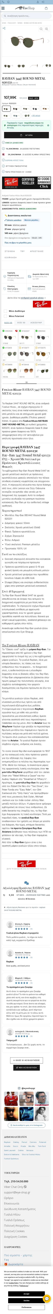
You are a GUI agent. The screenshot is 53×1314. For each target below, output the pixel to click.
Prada (23, 1146)
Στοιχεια (10, 251)
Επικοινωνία (11, 1203)
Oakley (16, 1142)
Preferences (27, 1307)
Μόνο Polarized (16, 316)
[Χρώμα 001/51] (45, 109)
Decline (26, 1301)
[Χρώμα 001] (26, 116)
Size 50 (21, 323)
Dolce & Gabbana (11, 1154)
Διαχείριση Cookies (15, 1236)
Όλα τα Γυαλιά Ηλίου (31, 1154)
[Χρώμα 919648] (16, 109)
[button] (48, 41)
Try (22, 251)
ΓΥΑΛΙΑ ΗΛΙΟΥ (12, 23)
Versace (29, 1150)
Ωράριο (8, 1198)
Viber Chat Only (14, 1187)
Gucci (15, 1146)
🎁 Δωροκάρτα (13, 1264)
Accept (26, 1294)
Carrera (33, 1142)
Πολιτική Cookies (14, 1231)
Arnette (7, 1146)
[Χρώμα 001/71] (26, 109)
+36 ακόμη (35, 116)
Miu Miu (32, 1146)
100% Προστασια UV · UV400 (18, 172)
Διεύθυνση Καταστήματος (20, 1209)
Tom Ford (42, 1146)
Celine (21, 1150)
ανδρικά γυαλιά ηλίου (32, 298)
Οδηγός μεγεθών (13, 220)
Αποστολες (37, 251)
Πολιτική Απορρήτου (16, 1225)
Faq (6, 1259)
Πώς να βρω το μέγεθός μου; (18, 243)
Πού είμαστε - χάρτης (18, 1255)
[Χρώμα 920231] (6, 109)
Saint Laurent (9, 1150)
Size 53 (8, 323)
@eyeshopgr (28, 1088)
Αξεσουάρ (36, 323)
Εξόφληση (11, 257)
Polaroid (42, 1142)
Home (4, 23)
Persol (24, 1142)
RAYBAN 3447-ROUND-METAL (33, 23)
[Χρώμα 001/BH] (6, 116)
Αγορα (28, 135)
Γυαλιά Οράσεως (11, 1159)
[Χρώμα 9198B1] (35, 109)
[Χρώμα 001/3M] (16, 116)
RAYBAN (20, 23)
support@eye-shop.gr (17, 1192)
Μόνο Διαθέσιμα (17, 311)
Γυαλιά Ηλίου (12, 1214)
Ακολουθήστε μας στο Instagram (28, 1125)
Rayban (7, 1142)
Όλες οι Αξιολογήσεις (26, 1060)
